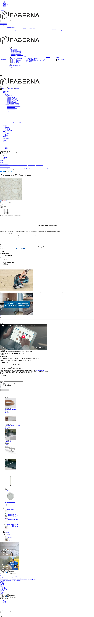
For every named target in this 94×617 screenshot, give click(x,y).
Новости (2, 583)
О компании (2, 582)
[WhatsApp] (8, 171)
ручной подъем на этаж (39, 370)
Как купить (7, 127)
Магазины (2, 584)
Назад (6, 93)
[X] (5, 171)
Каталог (6, 94)
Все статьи (2, 575)
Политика (2, 585)
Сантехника (9, 114)
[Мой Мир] (4, 171)
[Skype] (10, 171)
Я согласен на (10, 388)
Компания (7, 133)
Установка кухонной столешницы (6, 291)
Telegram (5, 157)
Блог (1, 591)
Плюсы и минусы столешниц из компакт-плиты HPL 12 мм (11, 578)
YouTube (5, 158)
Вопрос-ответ (2, 592)
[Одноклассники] (2, 171)
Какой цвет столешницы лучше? (6, 577)
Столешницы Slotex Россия (36, 168)
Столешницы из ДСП (11, 97)
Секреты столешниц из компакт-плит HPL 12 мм (9, 576)
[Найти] (0, 21)
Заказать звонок (8, 149)
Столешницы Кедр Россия (15, 168)
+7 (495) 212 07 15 (3, 23)
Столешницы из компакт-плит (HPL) (14, 106)
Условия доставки (3, 588)
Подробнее (7, 412)
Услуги (6, 119)
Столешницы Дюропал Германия (47, 168)
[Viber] (7, 171)
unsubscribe (4, 572)
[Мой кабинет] (1, 75)
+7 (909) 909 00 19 (3, 24)
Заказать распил (3, 315)
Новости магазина (10, 572)
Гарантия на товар (3, 589)
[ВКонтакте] (1, 171)
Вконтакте (6, 155)
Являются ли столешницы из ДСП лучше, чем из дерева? (11, 580)
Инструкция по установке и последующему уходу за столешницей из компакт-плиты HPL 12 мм (18, 579)
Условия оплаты (3, 587)
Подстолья (36, 165)
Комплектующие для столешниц (28, 165)
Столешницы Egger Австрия (25, 168)
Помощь (2, 586)
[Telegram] (11, 171)
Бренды (1, 593)
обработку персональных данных (13, 388)
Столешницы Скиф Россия (5, 168)
